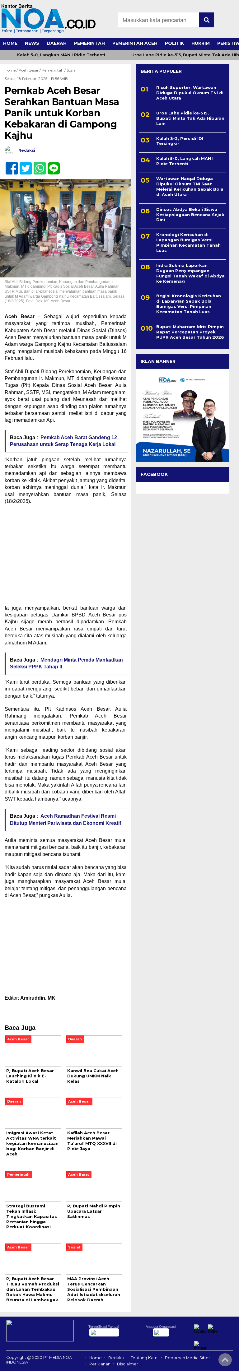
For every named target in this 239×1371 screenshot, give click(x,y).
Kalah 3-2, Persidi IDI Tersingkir (179, 141)
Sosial (72, 70)
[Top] (225, 1362)
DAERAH (57, 43)
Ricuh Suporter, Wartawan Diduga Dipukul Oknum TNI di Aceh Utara (189, 92)
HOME (10, 43)
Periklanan (99, 1364)
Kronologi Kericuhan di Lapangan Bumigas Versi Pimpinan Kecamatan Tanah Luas (188, 242)
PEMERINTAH (89, 43)
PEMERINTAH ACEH (134, 43)
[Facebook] (9, 165)
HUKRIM (200, 43)
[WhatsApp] (37, 165)
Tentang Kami (144, 1357)
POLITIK (174, 43)
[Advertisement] (66, 554)
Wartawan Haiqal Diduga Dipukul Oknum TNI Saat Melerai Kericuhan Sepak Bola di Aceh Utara (189, 186)
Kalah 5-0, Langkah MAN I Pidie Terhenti (61, 55)
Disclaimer (127, 1364)
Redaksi (116, 1357)
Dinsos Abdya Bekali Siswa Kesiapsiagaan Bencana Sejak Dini (190, 214)
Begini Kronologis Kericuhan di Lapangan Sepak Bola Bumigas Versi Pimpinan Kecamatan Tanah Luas (188, 303)
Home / (12, 70)
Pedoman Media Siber (187, 1357)
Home (95, 1357)
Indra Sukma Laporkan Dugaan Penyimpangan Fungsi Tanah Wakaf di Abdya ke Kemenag (190, 273)
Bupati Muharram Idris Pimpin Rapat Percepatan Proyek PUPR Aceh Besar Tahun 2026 (190, 332)
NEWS (32, 43)
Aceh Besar (29, 70)
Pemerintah (52, 70)
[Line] (51, 165)
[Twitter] (23, 165)
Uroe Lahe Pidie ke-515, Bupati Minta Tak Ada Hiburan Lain (190, 118)
